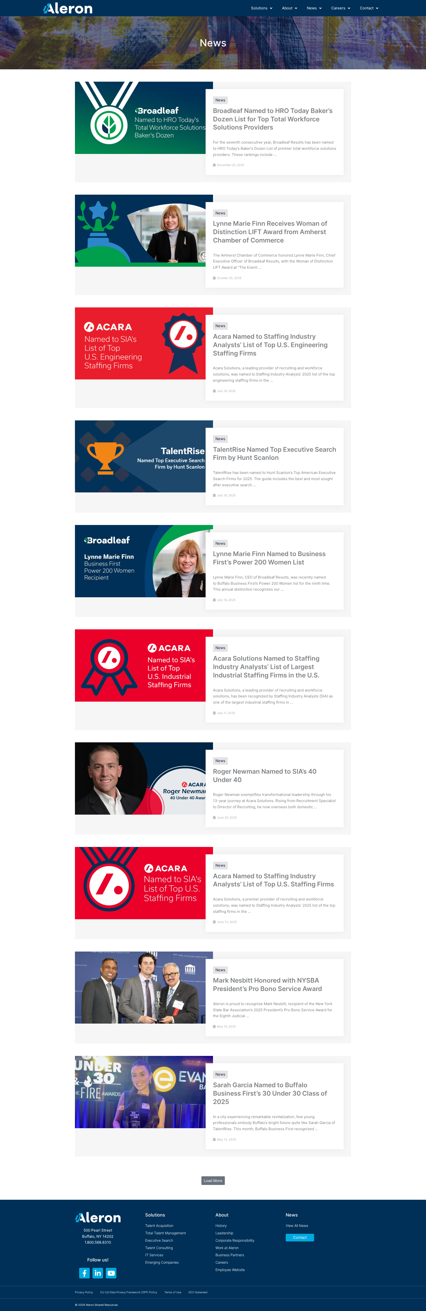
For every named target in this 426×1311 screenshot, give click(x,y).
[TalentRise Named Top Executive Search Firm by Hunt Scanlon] (144, 456)
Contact (366, 8)
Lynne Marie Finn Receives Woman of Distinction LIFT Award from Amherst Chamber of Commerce (270, 232)
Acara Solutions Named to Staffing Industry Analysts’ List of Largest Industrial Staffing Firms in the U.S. (266, 667)
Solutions (259, 8)
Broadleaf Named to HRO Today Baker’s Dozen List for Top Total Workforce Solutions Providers (273, 119)
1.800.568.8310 (98, 1242)
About (287, 8)
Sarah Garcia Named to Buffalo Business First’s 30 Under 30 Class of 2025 (270, 1093)
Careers (338, 8)
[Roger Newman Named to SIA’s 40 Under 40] (144, 778)
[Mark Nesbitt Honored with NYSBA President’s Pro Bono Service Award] (144, 987)
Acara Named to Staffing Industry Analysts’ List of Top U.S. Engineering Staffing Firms (270, 345)
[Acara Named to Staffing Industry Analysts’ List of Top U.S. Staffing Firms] (144, 882)
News (312, 8)
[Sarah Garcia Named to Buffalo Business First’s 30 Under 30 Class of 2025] (144, 1091)
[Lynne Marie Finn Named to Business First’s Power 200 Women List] (144, 560)
